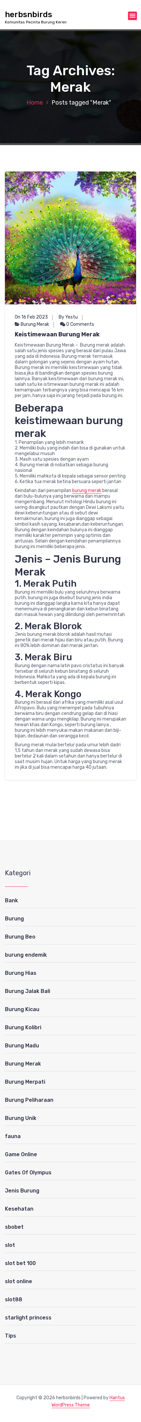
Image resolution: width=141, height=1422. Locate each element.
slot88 (13, 1299)
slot (10, 1245)
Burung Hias (20, 973)
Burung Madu (22, 1045)
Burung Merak (35, 324)
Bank (11, 900)
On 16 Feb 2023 (31, 317)
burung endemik (26, 955)
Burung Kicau (22, 1009)
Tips (10, 1336)
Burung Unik (20, 1118)
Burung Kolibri (23, 1027)
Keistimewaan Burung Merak (57, 334)
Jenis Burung (22, 1191)
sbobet (14, 1227)
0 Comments (79, 324)
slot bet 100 (20, 1263)
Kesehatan (19, 1209)
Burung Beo (20, 937)
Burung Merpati (25, 1082)
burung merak (86, 490)
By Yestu (68, 317)
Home (35, 102)
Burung (14, 918)
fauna (13, 1136)
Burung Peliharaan (29, 1100)
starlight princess (28, 1317)
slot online (18, 1281)
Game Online (21, 1154)
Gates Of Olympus (28, 1172)
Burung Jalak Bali (27, 991)
